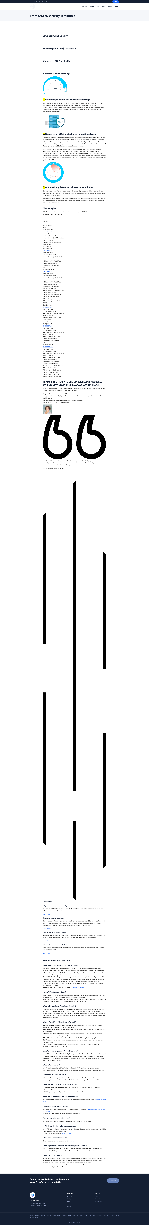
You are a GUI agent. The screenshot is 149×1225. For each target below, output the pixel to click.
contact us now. (66, 1133)
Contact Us (113, 1181)
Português (92, 1215)
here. (72, 1141)
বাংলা (77, 1215)
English (31, 1215)
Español (59, 1215)
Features (84, 6)
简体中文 (37, 1215)
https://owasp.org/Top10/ (78, 987)
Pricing (92, 6)
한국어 (81, 1215)
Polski (117, 1215)
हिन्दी (74, 1215)
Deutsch (32, 1217)
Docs (103, 6)
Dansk (36, 1217)
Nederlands (99, 1215)
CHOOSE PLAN (48, 231)
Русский (112, 1215)
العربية (69, 1215)
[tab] (74, 965)
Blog (98, 6)
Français (65, 1215)
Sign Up (116, 1)
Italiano (86, 1215)
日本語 (54, 1215)
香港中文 (43, 1215)
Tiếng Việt (105, 1215)
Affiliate (69, 1206)
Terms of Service (99, 1204)
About (110, 6)
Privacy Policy (98, 1201)
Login (116, 6)
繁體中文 (49, 1215)
